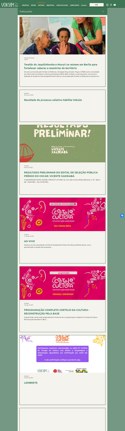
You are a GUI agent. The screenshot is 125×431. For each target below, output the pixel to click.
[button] (103, 12)
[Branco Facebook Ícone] (111, 4)
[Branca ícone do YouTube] (114, 4)
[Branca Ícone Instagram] (107, 4)
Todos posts (25, 11)
